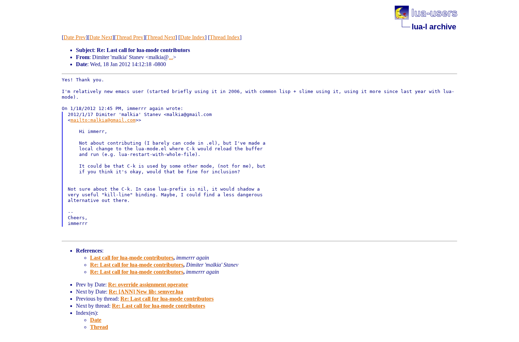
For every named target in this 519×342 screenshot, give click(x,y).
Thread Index (225, 37)
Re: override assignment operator (148, 285)
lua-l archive (434, 26)
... (171, 57)
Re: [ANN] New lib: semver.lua (146, 292)
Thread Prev (129, 37)
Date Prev (75, 37)
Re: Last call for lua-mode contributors (136, 265)
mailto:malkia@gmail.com (103, 120)
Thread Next (161, 37)
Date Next (100, 37)
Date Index (192, 37)
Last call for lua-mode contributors (131, 258)
